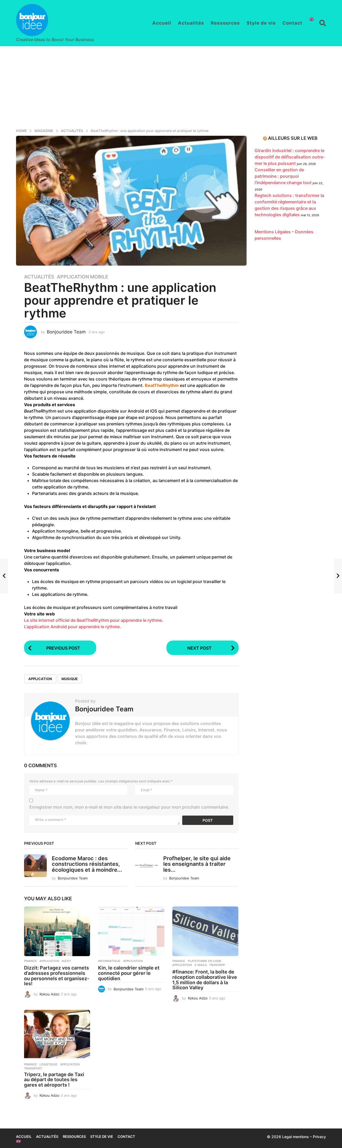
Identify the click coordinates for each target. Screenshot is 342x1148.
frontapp (217, 965)
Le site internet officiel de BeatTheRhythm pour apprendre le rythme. (93, 620)
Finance (30, 961)
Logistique (48, 1064)
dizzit (66, 961)
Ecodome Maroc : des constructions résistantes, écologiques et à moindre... (87, 864)
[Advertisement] (171, 86)
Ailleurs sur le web (292, 138)
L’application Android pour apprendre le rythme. (72, 626)
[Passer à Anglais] (311, 19)
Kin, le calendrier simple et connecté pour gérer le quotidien (129, 973)
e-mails (201, 965)
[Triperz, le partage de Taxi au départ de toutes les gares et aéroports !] (57, 1035)
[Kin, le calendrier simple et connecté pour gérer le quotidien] (131, 931)
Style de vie (261, 23)
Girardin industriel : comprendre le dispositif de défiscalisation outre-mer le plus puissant (290, 157)
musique (69, 679)
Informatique (109, 961)
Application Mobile (82, 277)
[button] (322, 23)
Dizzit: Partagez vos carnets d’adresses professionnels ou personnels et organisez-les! (56, 975)
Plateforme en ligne (204, 961)
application (40, 679)
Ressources (225, 23)
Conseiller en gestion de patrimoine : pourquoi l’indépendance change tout (283, 176)
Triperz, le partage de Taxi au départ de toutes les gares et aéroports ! (54, 1080)
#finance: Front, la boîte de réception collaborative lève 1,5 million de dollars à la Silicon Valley (204, 979)
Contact (292, 23)
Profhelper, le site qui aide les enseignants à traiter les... (197, 864)
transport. (33, 1068)
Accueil (161, 23)
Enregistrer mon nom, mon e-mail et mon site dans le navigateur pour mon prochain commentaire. (129, 807)
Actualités (191, 23)
